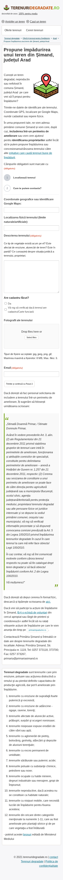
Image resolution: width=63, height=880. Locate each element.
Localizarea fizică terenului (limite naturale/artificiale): (25, 219)
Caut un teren (38, 21)
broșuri (27, 834)
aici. (48, 601)
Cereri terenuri (34, 30)
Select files (31, 337)
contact (53, 857)
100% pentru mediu (28, 13)
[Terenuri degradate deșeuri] (29, 7)
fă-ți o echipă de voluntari (32, 612)
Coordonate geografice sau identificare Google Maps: (29, 201)
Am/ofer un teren (15, 21)
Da (9, 303)
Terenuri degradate (32, 861)
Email (13, 367)
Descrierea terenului (22, 235)
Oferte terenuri (13, 30)
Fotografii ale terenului (18, 320)
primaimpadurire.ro (37, 630)
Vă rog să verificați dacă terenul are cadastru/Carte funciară (27, 309)
